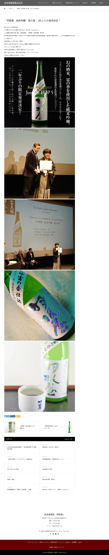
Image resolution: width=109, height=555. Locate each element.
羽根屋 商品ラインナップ (72, 3)
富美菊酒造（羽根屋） (54, 515)
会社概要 (93, 3)
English (101, 3)
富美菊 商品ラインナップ (56, 547)
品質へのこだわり (57, 3)
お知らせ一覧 (68, 439)
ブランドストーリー (43, 3)
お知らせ (85, 3)
